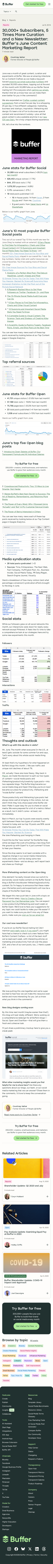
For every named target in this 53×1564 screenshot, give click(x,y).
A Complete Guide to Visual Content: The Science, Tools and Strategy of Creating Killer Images (27, 318)
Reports (12, 20)
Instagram (6, 1471)
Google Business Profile (11, 1467)
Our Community (34, 1434)
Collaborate (6, 1414)
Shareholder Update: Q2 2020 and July (23, 1186)
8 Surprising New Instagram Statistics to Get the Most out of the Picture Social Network (25, 284)
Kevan (39, 197)
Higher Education (9, 1522)
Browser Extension (9, 1442)
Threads (5, 1486)
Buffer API (6, 1450)
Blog (4, 20)
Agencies (6, 1514)
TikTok (4, 1489)
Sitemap (31, 1512)
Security (44, 1555)
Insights (8, 1410)
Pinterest (5, 1482)
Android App (7, 1438)
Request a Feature (35, 1459)
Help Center (33, 1448)
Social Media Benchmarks (38, 1406)
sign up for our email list (33, 915)
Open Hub (32, 1468)
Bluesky (5, 1459)
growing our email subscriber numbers (26, 82)
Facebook (6, 1463)
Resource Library (35, 1410)
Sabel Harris (35, 204)
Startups (5, 1529)
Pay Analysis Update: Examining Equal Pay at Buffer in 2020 (25, 1233)
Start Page (6, 1427)
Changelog (32, 1455)
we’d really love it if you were (23, 931)
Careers (31, 1497)
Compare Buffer (34, 1430)
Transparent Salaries (36, 1480)
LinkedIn (5, 1474)
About (30, 1493)
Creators (5, 1507)
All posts (34, 1340)
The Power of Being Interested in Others (22, 512)
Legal (30, 1508)
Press (30, 1501)
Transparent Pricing (36, 1476)
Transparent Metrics (36, 1472)
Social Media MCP (9, 1446)
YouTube (5, 1497)
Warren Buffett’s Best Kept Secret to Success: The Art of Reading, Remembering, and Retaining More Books (26, 497)
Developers (6, 1525)
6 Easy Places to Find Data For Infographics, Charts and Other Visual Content (26, 245)
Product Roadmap (35, 1483)
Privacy (30, 1555)
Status (30, 1451)
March (5, 776)
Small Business (8, 1510)
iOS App (5, 1435)
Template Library (35, 1402)
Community (6, 1406)
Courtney (37, 200)
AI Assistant (7, 1423)
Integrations (7, 1431)
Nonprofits (6, 1518)
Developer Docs (34, 1438)
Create (5, 1399)
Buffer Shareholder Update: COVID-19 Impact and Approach (23, 1281)
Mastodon (6, 1478)
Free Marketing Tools (36, 1420)
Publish (5, 1402)
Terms (36, 1555)
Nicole (15, 200)
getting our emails (40, 90)
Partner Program (34, 1504)
